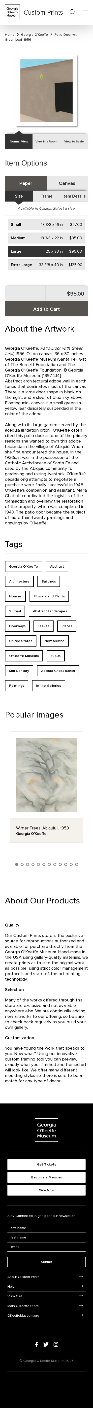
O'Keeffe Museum (24, 656)
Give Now (46, 1190)
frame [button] (46, 196)
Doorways (17, 626)
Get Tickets (46, 1164)
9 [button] (60, 864)
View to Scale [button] (74, 141)
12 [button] (76, 864)
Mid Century (19, 671)
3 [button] (27, 864)
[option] (46, 787)
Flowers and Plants (49, 596)
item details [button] (74, 196)
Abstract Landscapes (50, 611)
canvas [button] (67, 183)
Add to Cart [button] (46, 309)
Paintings (16, 686)
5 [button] (38, 864)
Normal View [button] (19, 141)
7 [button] (49, 864)
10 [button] (65, 864)
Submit (46, 1262)
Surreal (15, 611)
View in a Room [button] (46, 141)
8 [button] (54, 864)
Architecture (19, 581)
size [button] (19, 196)
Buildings (49, 581)
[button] (46, 224)
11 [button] (71, 864)
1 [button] (16, 864)
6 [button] (43, 864)
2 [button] (22, 864)
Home (9, 35)
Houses (15, 596)
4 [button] (32, 864)
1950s (56, 656)
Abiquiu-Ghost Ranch (58, 671)
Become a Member (46, 1177)
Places (67, 626)
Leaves (43, 626)
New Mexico (54, 641)
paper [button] (25, 183)
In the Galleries (48, 686)
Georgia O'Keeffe (34, 35)
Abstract (57, 566)
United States (20, 641)
